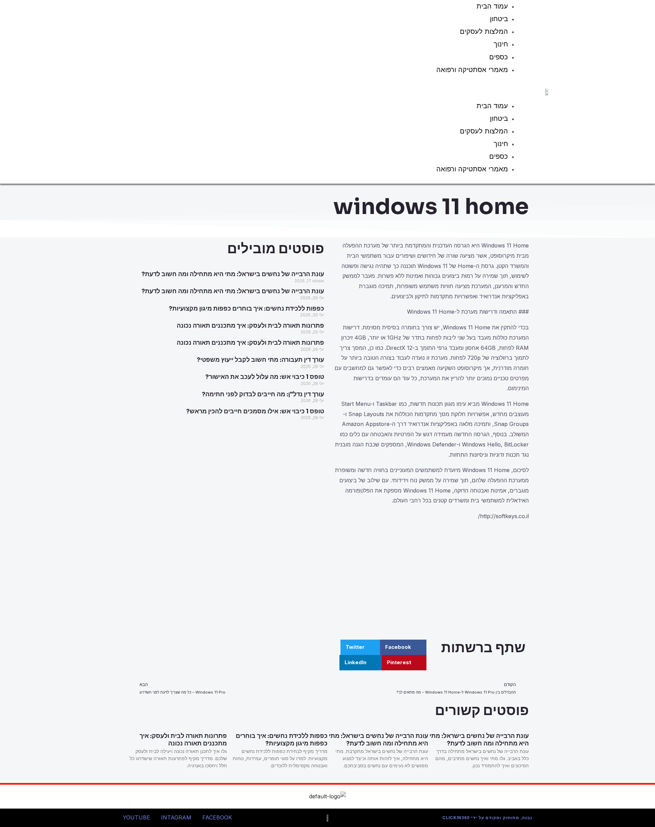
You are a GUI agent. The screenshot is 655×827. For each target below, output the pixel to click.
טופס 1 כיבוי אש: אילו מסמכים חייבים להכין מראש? (255, 411)
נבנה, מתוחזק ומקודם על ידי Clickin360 (487, 817)
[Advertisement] (430, 581)
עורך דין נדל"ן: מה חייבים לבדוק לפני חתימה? (263, 394)
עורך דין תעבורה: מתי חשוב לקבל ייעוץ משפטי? (260, 359)
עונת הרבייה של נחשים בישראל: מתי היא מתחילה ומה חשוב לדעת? (233, 274)
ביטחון (499, 19)
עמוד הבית (492, 106)
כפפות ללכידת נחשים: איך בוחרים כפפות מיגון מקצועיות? (246, 308)
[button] (306, 89)
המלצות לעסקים (484, 31)
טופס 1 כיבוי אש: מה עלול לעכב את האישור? (264, 377)
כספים (498, 57)
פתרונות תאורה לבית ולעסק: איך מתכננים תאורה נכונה (250, 325)
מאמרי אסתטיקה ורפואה (472, 69)
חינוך (501, 44)
